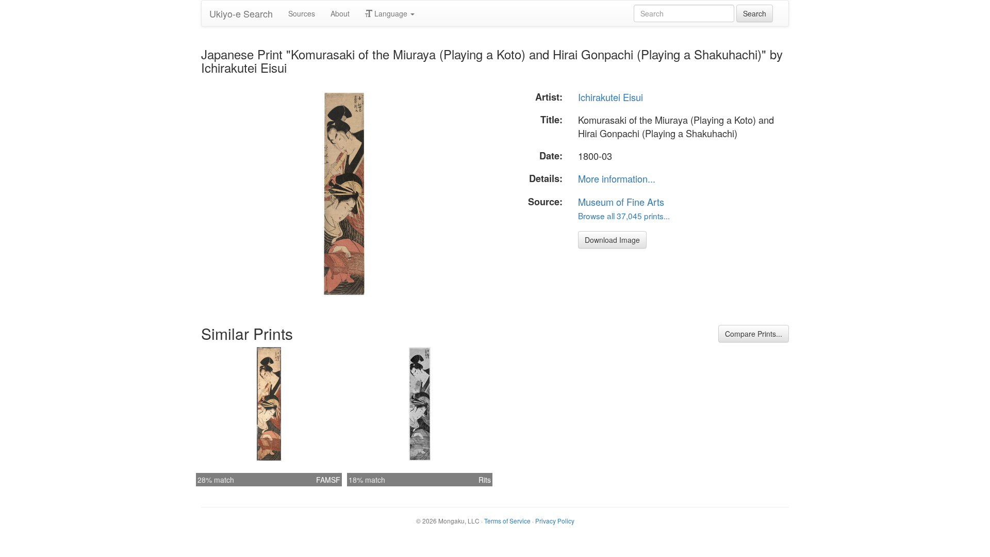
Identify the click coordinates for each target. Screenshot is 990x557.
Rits (484, 479)
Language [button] (390, 13)
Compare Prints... (753, 334)
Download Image (612, 240)
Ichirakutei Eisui (610, 97)
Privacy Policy (554, 520)
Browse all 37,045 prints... (624, 215)
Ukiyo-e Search (241, 13)
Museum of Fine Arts (621, 201)
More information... (616, 178)
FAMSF (328, 479)
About (340, 13)
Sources (301, 13)
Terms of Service (507, 520)
